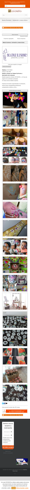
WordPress (25, 469)
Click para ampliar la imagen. (15, 64)
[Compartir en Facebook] (4, 403)
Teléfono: (4, 70)
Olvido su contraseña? (8, 453)
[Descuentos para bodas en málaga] (12, 27)
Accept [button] (13, 488)
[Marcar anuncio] (6, 403)
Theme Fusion (15, 471)
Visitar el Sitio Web (6, 71)
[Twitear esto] (3, 403)
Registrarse (7, 451)
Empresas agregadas (9, 38)
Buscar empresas (21, 38)
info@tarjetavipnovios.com (15, 3)
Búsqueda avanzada (24, 36)
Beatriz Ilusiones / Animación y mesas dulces (13, 42)
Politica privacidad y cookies (22, 488)
